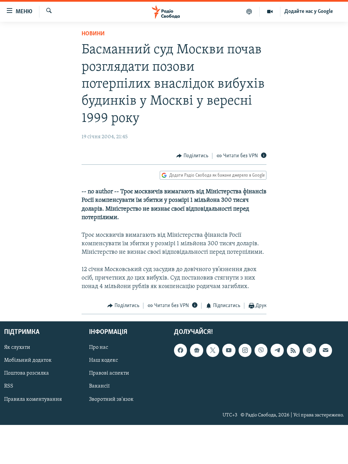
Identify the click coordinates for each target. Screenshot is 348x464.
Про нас (98, 347)
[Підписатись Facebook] (180, 350)
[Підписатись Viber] (261, 350)
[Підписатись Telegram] (277, 350)
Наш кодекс (103, 360)
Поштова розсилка (26, 373)
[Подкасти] (249, 11)
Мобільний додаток (28, 360)
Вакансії (99, 386)
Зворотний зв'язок (111, 399)
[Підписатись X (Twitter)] (212, 350)
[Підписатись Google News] (196, 350)
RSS (8, 386)
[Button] (192, 155)
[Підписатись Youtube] (228, 350)
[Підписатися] (325, 350)
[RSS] (293, 350)
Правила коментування (33, 399)
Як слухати (17, 347)
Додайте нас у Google (308, 11)
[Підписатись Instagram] (245, 350)
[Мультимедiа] (270, 11)
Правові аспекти (109, 373)
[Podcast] (309, 350)
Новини (93, 34)
